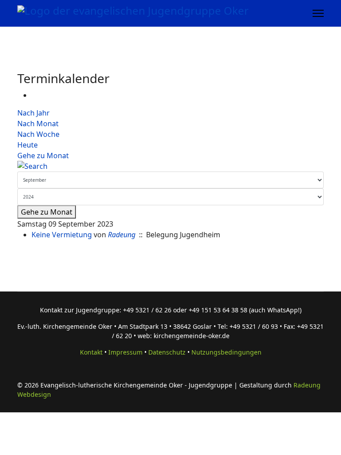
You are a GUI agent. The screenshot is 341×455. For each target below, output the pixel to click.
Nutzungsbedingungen (226, 352)
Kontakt (91, 352)
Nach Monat (38, 123)
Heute (27, 145)
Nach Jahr (33, 113)
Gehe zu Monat (43, 155)
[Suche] (170, 166)
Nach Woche (38, 134)
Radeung (121, 234)
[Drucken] (34, 95)
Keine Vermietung (62, 234)
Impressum (125, 352)
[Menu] (318, 13)
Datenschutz (167, 352)
